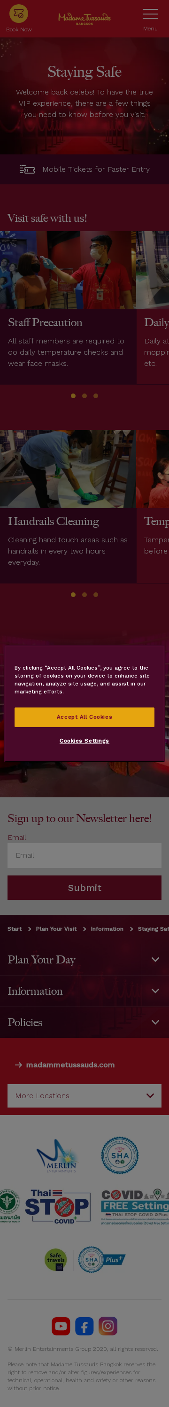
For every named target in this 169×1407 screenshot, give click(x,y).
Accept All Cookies (84, 717)
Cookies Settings (84, 740)
